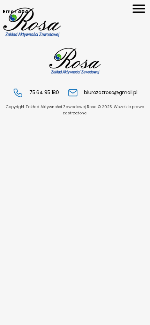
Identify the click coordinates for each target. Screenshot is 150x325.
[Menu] (139, 8)
